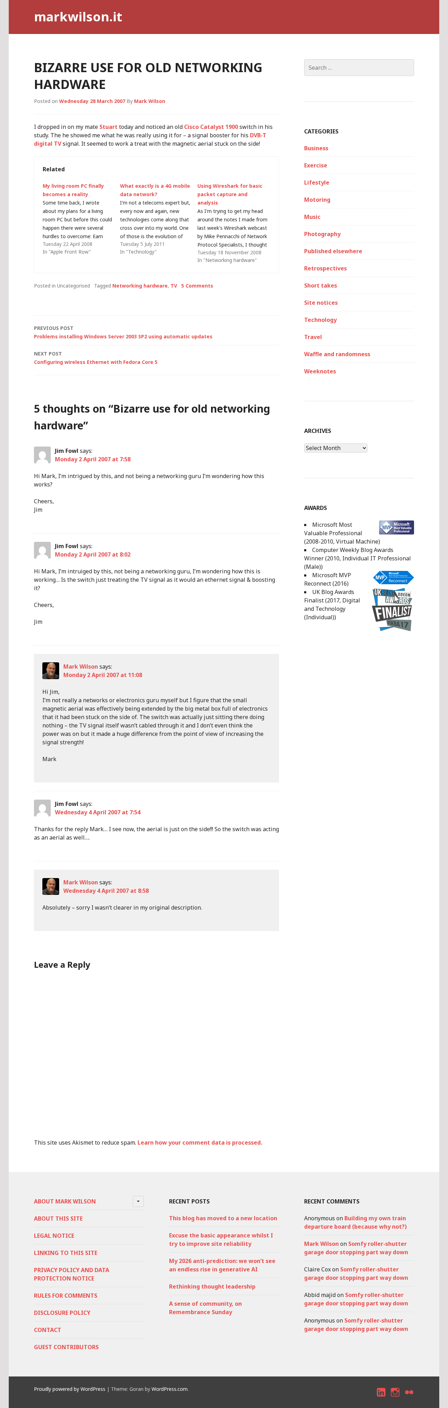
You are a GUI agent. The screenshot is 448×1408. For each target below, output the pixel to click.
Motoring (317, 199)
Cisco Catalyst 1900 (211, 127)
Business (316, 148)
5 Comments (197, 285)
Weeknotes (320, 371)
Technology (320, 320)
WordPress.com (170, 1389)
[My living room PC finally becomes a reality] (81, 219)
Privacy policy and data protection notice (71, 1274)
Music (312, 217)
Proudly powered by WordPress (69, 1389)
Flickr (409, 1398)
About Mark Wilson (65, 1201)
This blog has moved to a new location (223, 1218)
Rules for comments (65, 1295)
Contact (47, 1330)
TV (173, 285)
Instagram (395, 1398)
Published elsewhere (333, 251)
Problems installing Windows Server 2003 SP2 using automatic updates (123, 332)
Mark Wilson (149, 101)
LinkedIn (381, 1398)
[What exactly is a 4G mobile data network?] (158, 219)
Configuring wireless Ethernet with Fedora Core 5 (96, 357)
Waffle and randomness (337, 354)
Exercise (315, 165)
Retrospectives (325, 268)
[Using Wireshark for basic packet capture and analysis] (236, 223)
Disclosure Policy (62, 1313)
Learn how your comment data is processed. (200, 1142)
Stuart (108, 127)
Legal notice (54, 1236)
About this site (58, 1218)
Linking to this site (65, 1253)
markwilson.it (78, 16)
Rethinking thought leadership (212, 1286)
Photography (322, 234)
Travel (313, 337)
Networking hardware (140, 285)
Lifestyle (316, 182)
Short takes (320, 285)
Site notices (321, 302)
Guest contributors (66, 1347)
